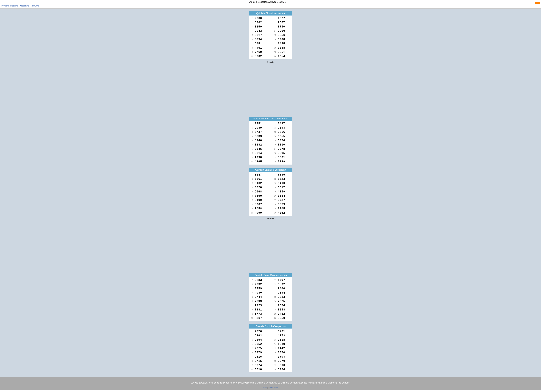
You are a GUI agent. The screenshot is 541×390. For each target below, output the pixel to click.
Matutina (14, 6)
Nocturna (35, 6)
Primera (5, 6)
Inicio (265, 388)
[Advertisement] (270, 84)
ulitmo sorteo (273, 388)
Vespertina (24, 6)
